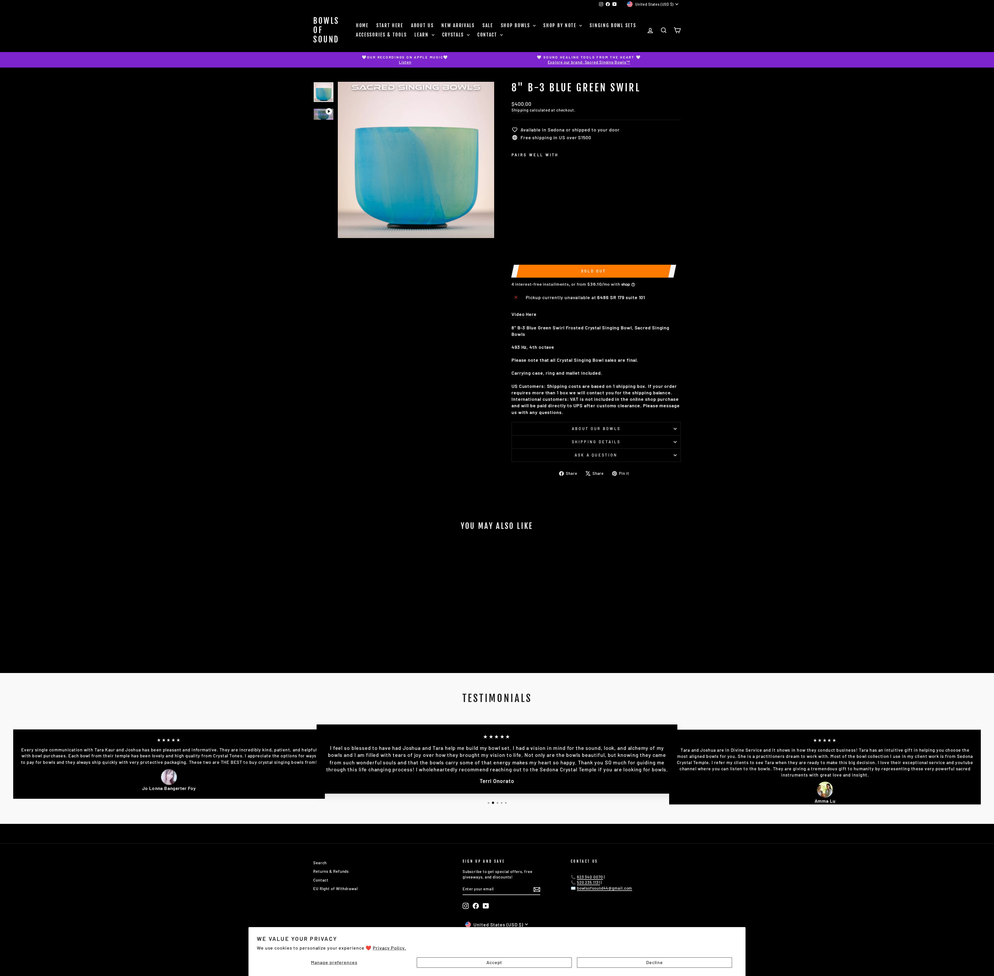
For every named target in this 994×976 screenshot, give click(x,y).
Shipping (520, 110)
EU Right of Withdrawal (335, 888)
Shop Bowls (516, 25)
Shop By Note (560, 25)
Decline (654, 962)
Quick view (357, 625)
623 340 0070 (590, 877)
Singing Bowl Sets (613, 25)
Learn (422, 35)
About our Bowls (596, 428)
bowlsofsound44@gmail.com (604, 888)
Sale (488, 25)
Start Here (389, 25)
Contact (488, 35)
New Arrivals (457, 25)
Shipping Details (596, 442)
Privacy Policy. (389, 948)
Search (320, 862)
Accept (494, 962)
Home (362, 25)
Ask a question (596, 455)
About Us (422, 25)
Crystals (454, 35)
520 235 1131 (588, 882)
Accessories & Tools (381, 35)
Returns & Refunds (331, 871)
